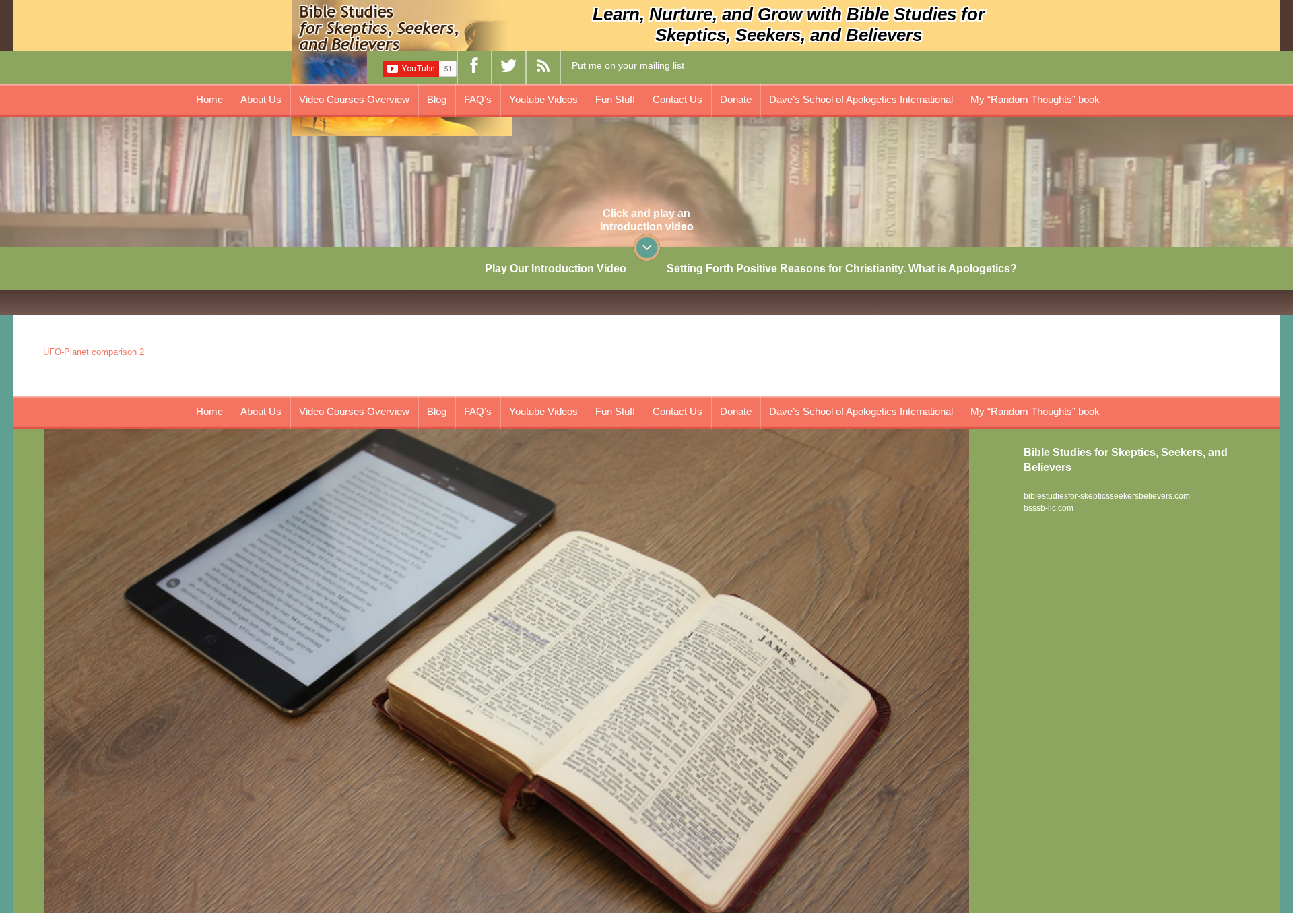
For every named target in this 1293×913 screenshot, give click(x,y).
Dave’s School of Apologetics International (861, 99)
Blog (436, 99)
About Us (260, 99)
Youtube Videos (543, 99)
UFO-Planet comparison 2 (93, 352)
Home (209, 99)
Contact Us (677, 99)
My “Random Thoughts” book (1035, 99)
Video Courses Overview (354, 99)
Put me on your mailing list (628, 65)
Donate (736, 99)
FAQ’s (478, 99)
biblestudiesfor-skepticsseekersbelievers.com (1107, 496)
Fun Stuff (615, 99)
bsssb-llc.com (1048, 508)
